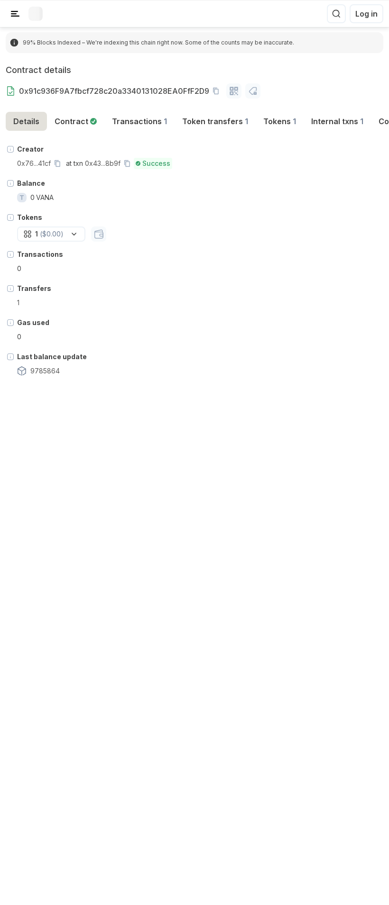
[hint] (10, 149)
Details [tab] (26, 121)
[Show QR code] (233, 91)
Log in (366, 13)
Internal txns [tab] (337, 121)
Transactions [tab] (139, 121)
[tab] (75, 121)
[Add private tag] (252, 91)
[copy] (217, 91)
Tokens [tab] (279, 121)
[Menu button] (15, 13)
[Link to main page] (35, 14)
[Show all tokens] (98, 234)
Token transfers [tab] (215, 121)
